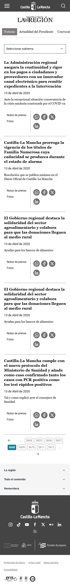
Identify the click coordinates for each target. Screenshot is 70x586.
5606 (49, 440)
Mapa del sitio (51, 562)
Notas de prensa (16, 115)
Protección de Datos (14, 562)
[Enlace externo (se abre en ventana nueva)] (26, 579)
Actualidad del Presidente (36, 31)
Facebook (35, 525)
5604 (29, 440)
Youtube (27, 525)
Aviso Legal (34, 562)
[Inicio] (35, 509)
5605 (39, 440)
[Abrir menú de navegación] (7, 6)
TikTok (19, 525)
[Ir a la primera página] (12, 440)
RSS (35, 531)
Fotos (10, 121)
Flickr (51, 525)
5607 (59, 440)
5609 (22, 447)
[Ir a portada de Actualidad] (35, 19)
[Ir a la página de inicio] (35, 5)
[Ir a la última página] (35, 454)
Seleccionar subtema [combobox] (19, 48)
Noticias (9, 31)
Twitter (43, 525)
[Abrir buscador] (63, 6)
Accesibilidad (11, 569)
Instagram (10, 525)
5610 (32, 447)
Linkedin (59, 525)
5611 (41, 447)
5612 (51, 447)
